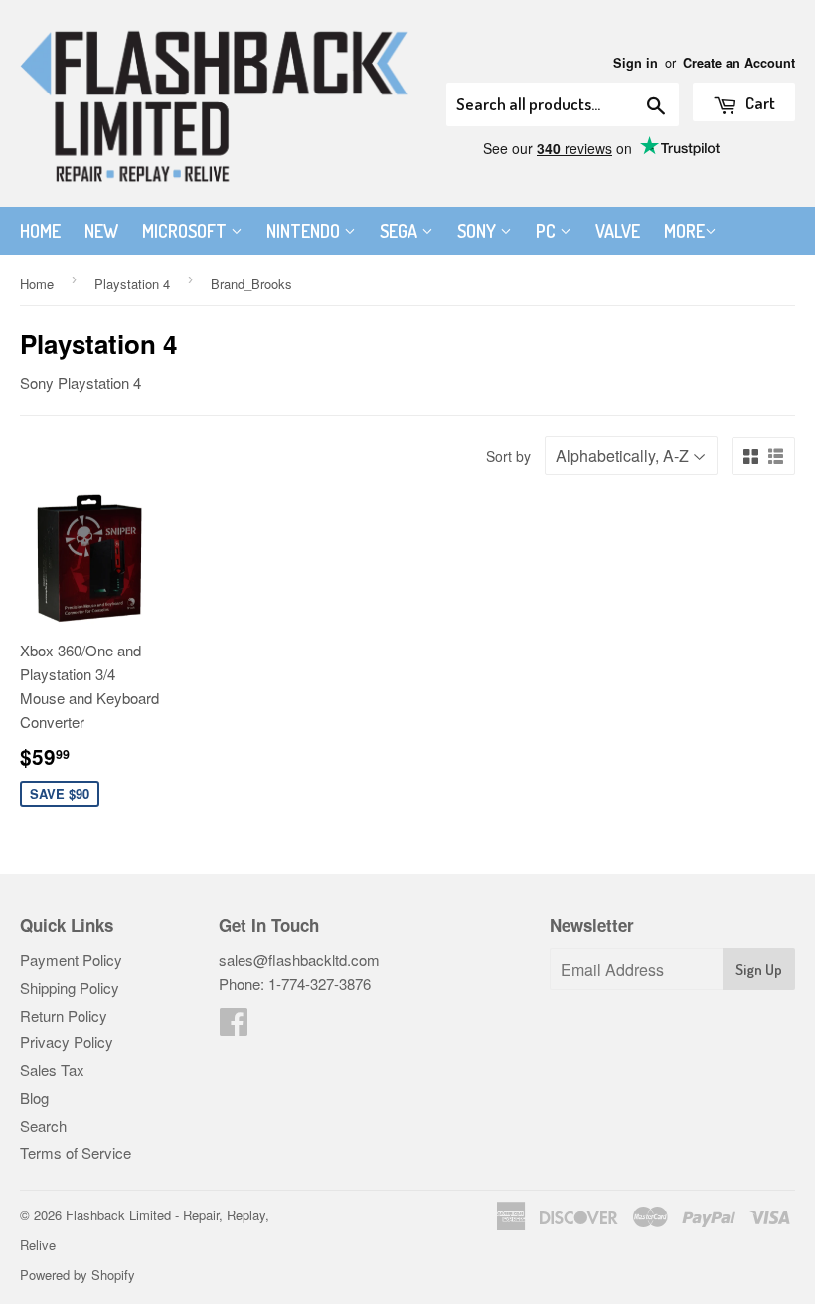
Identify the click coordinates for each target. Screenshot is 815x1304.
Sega (400, 231)
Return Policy (63, 1015)
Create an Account (739, 63)
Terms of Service (75, 1152)
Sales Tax (52, 1069)
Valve (617, 231)
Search (43, 1125)
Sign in (635, 63)
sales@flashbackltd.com (299, 959)
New (101, 231)
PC (548, 231)
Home (40, 231)
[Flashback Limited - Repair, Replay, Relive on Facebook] (233, 1027)
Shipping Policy (69, 987)
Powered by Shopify (77, 1274)
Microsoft (186, 231)
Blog (34, 1097)
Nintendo (305, 231)
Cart (758, 103)
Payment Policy (71, 959)
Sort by (508, 456)
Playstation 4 (132, 284)
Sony (478, 231)
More (684, 231)
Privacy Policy (66, 1041)
